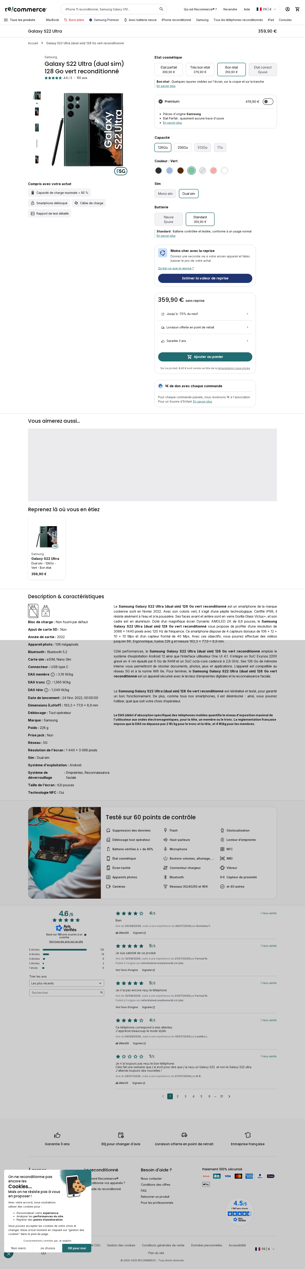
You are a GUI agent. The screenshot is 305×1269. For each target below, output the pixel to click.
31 (221, 1096)
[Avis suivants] (229, 1096)
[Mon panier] (297, 9)
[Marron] (180, 170)
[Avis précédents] (163, 1096)
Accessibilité (237, 1245)
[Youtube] (43, 1252)
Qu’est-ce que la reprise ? (176, 268)
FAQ (143, 1190)
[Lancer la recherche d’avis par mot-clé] (101, 993)
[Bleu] (169, 170)
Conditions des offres (155, 1184)
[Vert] (191, 170)
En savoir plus (166, 86)
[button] (266, 9)
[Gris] (202, 170)
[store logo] (26, 9)
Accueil (33, 43)
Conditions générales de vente (163, 1245)
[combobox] (108, 9)
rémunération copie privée (234, 368)
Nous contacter (151, 1178)
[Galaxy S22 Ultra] (46, 536)
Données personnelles (206, 1245)
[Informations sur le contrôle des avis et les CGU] (85, 934)
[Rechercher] (161, 9)
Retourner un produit (155, 1196)
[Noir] (158, 170)
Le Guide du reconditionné (102, 1189)
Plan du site (156, 1253)
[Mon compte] (287, 9)
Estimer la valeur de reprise (205, 278)
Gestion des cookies (121, 1245)
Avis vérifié (270, 913)
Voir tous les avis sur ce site (66, 941)
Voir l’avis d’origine (127, 970)
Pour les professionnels (157, 1202)
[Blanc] (224, 170)
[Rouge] (213, 170)
